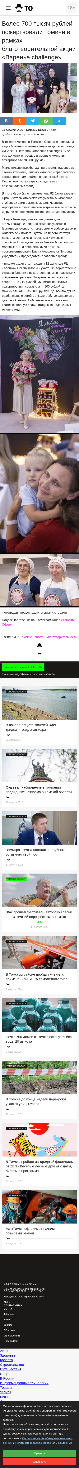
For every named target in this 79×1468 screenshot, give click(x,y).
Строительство (12, 1365)
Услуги (5, 1392)
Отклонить (39, 1461)
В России (7, 1378)
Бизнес (5, 1397)
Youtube (8, 1325)
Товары (6, 1388)
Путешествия (10, 1369)
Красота (6, 1360)
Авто (4, 1351)
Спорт (5, 1374)
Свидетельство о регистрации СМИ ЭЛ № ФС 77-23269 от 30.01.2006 (25, 1290)
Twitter (7, 1319)
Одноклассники (12, 1336)
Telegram (9, 1314)
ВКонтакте (9, 1330)
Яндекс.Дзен (11, 1341)
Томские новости (32, 637)
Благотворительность (61, 637)
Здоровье (8, 1355)
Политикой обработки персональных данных (43, 1442)
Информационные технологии (24, 1383)
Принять (39, 1453)
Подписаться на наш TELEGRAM (23, 667)
